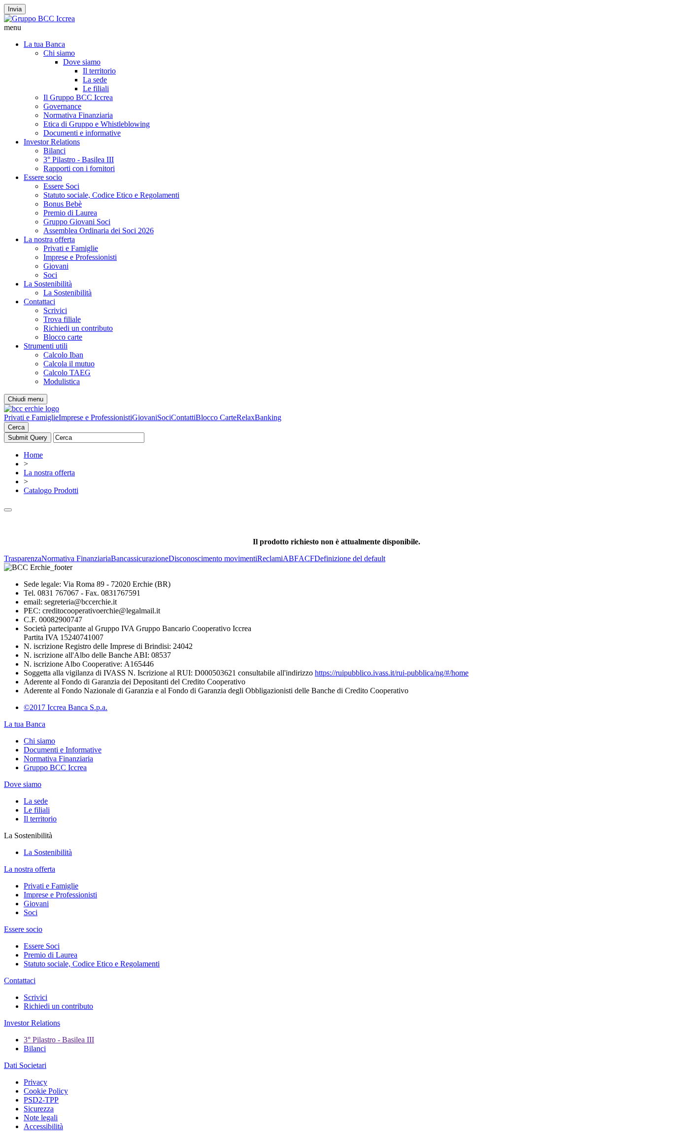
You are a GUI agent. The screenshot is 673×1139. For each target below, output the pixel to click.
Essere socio (43, 177)
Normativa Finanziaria (78, 115)
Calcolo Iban (63, 355)
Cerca (16, 427)
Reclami (270, 558)
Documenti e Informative (62, 750)
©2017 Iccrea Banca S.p (62, 707)
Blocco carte (62, 337)
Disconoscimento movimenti (212, 558)
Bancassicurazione (139, 558)
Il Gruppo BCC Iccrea (78, 97)
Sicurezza (39, 1108)
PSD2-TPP (41, 1100)
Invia (15, 9)
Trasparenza (22, 558)
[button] (336, 27)
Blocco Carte (216, 417)
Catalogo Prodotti (51, 490)
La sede (95, 79)
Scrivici (55, 310)
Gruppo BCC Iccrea (55, 767)
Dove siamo (82, 62)
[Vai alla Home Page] (31, 408)
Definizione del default (349, 558)
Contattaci (39, 301)
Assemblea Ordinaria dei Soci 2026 (98, 230)
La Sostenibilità (48, 284)
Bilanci (54, 150)
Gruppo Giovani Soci (76, 221)
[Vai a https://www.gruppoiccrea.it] (39, 18)
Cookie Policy (46, 1091)
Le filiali (96, 88)
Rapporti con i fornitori (79, 168)
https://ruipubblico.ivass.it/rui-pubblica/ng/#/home (392, 673)
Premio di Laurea (70, 213)
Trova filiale (62, 319)
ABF (291, 558)
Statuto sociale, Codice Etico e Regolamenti (111, 195)
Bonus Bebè (62, 204)
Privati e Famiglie (70, 248)
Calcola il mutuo (69, 363)
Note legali (41, 1117)
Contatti (183, 417)
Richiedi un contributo (78, 328)
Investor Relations (52, 142)
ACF (306, 558)
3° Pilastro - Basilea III (78, 159)
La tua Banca (44, 44)
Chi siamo (59, 53)
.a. (103, 707)
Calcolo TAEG (67, 372)
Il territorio (99, 71)
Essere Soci (61, 186)
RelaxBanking (258, 417)
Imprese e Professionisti (80, 257)
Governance (62, 106)
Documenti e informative (82, 133)
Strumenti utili (45, 346)
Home (33, 455)
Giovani (55, 266)
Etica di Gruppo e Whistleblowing (96, 124)
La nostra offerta (49, 239)
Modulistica (61, 381)
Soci (50, 275)
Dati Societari (25, 1065)
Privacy (35, 1082)
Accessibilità (43, 1126)
